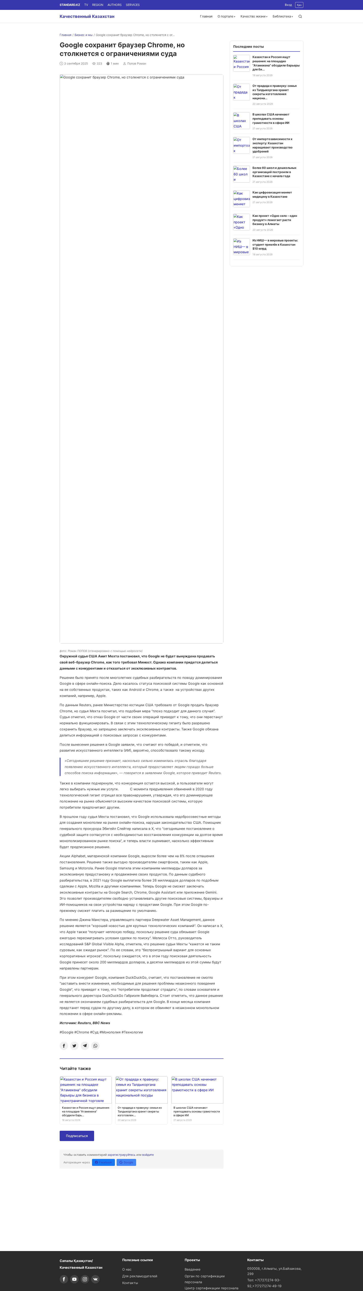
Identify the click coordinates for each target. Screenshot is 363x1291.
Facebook (105, 1162)
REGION (97, 5)
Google (128, 1162)
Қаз (299, 5)
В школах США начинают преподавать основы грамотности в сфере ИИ (271, 118)
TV (86, 5)
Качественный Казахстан (87, 16)
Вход (288, 5)
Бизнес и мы (84, 35)
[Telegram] (85, 1046)
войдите (148, 1154)
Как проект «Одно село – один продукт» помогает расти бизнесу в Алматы (275, 220)
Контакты (130, 1283)
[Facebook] (64, 1046)
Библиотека (282, 16)
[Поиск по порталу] (300, 16)
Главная (206, 16)
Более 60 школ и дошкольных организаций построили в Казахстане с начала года (274, 172)
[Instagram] (85, 1279)
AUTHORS (115, 5)
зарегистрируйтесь (121, 1154)
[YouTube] (74, 1279)
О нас (127, 1269)
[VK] (95, 1279)
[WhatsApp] (95, 1046)
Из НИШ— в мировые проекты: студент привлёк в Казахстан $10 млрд (275, 244)
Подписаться (77, 1136)
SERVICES (133, 5)
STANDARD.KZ (70, 5)
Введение (192, 1269)
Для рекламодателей (139, 1276)
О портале (225, 16)
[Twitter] (74, 1046)
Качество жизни (253, 16)
